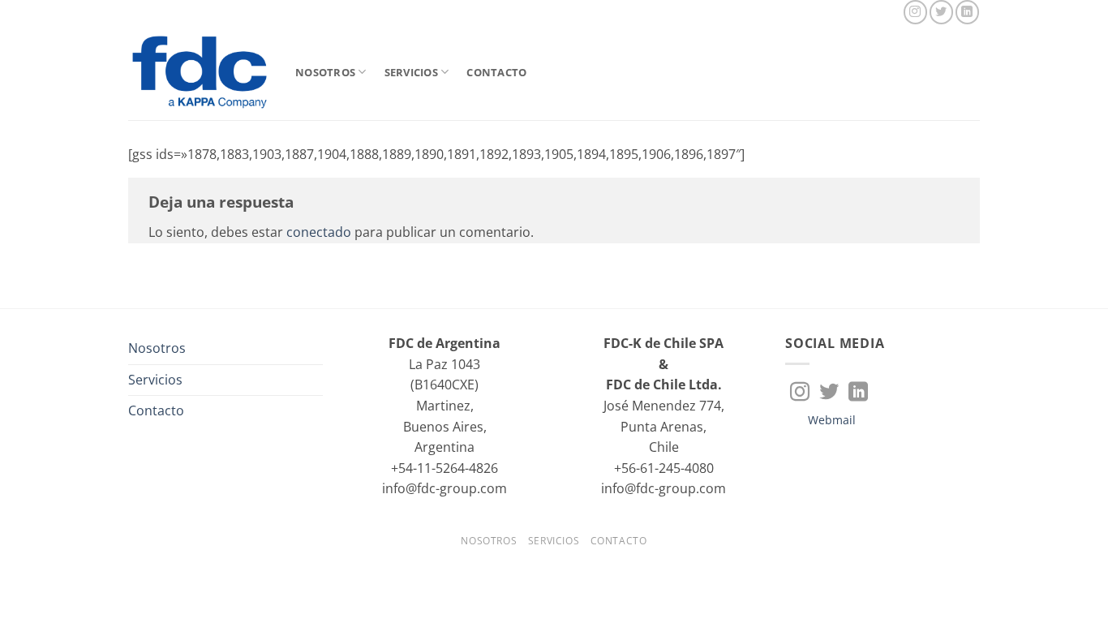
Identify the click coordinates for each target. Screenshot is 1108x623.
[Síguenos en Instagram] (915, 12)
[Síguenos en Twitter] (941, 12)
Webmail (832, 420)
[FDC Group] (199, 72)
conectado (318, 232)
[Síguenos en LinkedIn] (967, 12)
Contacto (496, 72)
